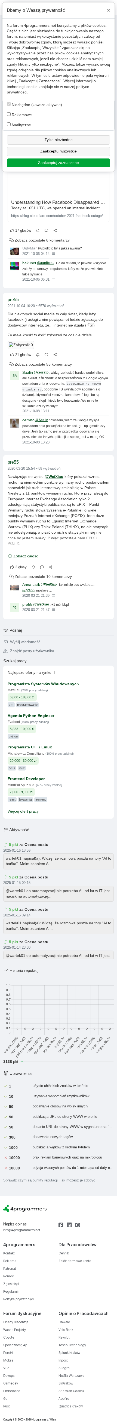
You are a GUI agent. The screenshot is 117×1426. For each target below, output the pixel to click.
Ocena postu (36, 845)
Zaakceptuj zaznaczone (58, 163)
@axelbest (45, 263)
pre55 (13, 299)
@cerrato (41, 372)
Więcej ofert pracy (23, 811)
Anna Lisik (31, 585)
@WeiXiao (54, 477)
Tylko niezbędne (59, 140)
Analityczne (21, 125)
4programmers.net (40, 25)
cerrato (28, 420)
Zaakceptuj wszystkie (58, 151)
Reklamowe (21, 115)
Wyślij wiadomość (24, 642)
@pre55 (28, 590)
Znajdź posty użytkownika (31, 651)
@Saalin (41, 420)
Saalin (27, 373)
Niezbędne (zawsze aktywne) (36, 105)
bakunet (29, 263)
